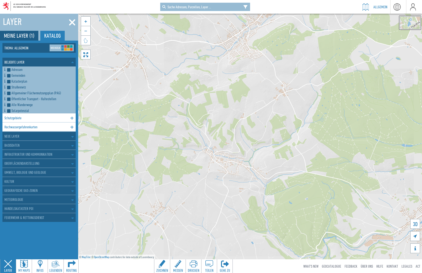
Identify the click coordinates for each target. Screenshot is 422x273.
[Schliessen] (72, 22)
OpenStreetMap (101, 257)
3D (415, 224)
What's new (310, 266)
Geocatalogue (331, 266)
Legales (406, 266)
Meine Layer (19, 35)
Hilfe (379, 266)
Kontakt (392, 266)
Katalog (52, 35)
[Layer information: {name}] (4, 68)
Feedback (351, 266)
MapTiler (86, 257)
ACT (418, 266)
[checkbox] (40, 69)
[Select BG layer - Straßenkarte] (410, 22)
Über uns (367, 266)
